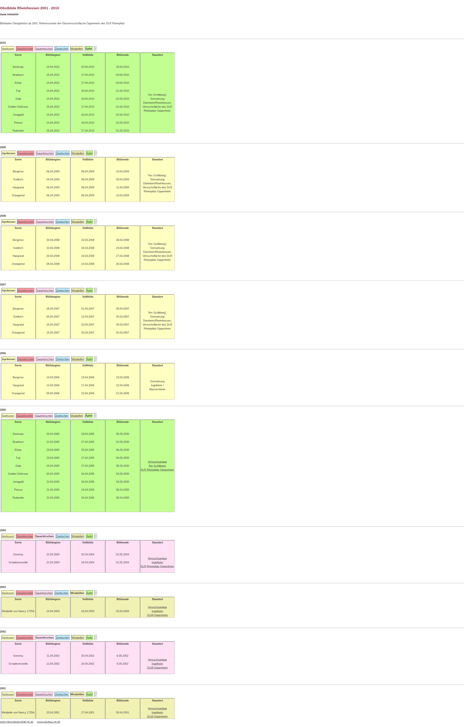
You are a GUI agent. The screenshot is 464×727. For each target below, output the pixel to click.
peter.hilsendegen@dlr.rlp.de (16, 721)
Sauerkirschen (44, 48)
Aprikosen (8, 48)
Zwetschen (61, 48)
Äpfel (89, 153)
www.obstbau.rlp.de (48, 721)
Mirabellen (77, 48)
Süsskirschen (24, 48)
